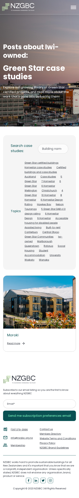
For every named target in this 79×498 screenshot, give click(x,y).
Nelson (60, 204)
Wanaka (44, 259)
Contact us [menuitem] (46, 429)
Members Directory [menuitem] (50, 433)
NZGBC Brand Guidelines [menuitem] (54, 447)
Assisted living (33, 227)
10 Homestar (48, 195)
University (55, 255)
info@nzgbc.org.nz (22, 437)
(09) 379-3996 (19, 429)
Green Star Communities (39, 236)
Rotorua (48, 246)
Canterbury (31, 232)
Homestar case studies (38, 167)
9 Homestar (44, 218)
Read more (13, 343)
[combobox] (53, 149)
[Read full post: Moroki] (39, 302)
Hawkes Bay (44, 204)
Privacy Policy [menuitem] (47, 443)
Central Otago (50, 232)
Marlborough (44, 241)
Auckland (30, 176)
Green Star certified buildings (41, 162)
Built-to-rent (53, 227)
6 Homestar (48, 185)
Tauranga (31, 209)
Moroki (12, 335)
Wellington (31, 190)
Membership (18, 445)
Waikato (29, 259)
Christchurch (49, 190)
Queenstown (32, 246)
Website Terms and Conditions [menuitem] (58, 438)
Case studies (48, 176)
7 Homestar (48, 181)
